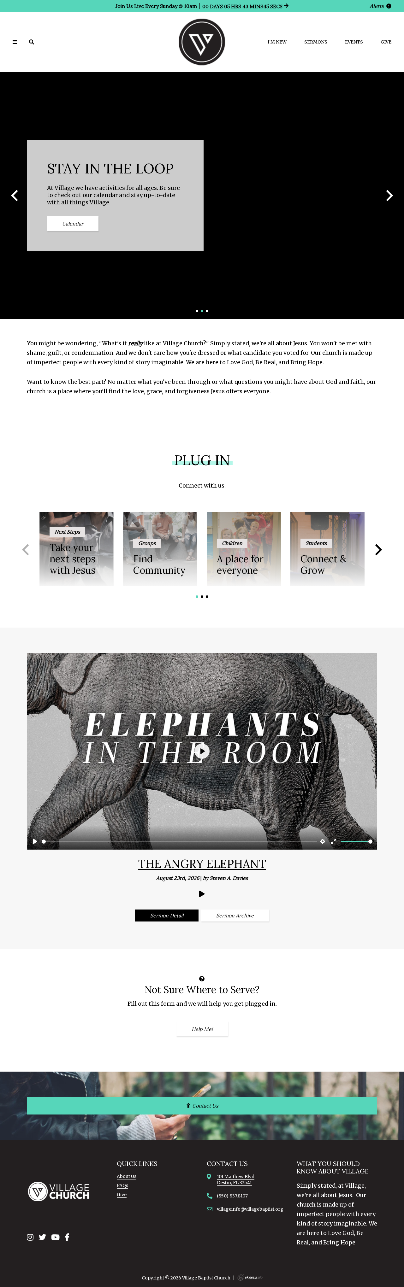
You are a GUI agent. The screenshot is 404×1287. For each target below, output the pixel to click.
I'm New (277, 42)
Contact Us (204, 1106)
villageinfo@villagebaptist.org (250, 1209)
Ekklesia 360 (250, 1277)
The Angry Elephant (202, 864)
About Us (126, 1176)
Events (354, 42)
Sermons (315, 42)
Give (386, 42)
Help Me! (202, 1029)
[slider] (179, 842)
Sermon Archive (235, 915)
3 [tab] (207, 311)
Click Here (202, 228)
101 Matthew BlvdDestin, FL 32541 (235, 1179)
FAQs (122, 1185)
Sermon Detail (166, 915)
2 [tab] (202, 311)
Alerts (377, 6)
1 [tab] (197, 311)
